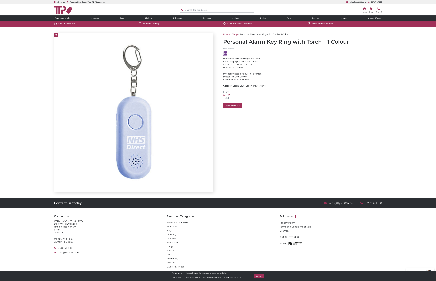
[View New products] (225, 53)
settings (237, 277)
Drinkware (177, 18)
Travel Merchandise (63, 18)
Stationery (316, 18)
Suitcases (95, 18)
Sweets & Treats (374, 18)
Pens (289, 18)
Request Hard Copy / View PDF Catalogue (87, 2)
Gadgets (235, 18)
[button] (56, 35)
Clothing (148, 18)
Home (226, 34)
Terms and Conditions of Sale (295, 226)
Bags (122, 18)
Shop (371, 12)
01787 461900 (376, 2)
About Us (61, 2)
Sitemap (284, 231)
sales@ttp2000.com (358, 2)
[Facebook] (295, 216)
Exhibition (207, 18)
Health (263, 18)
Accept (259, 276)
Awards (344, 18)
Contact (378, 12)
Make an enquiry (233, 105)
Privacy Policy (287, 222)
